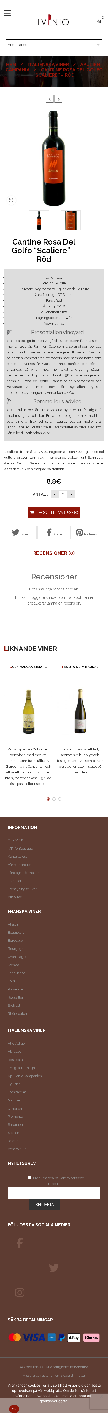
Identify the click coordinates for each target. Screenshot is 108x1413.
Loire (11, 981)
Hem (11, 64)
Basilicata (15, 1060)
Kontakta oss (17, 856)
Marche (14, 1100)
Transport (15, 881)
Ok (14, 1409)
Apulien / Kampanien (25, 1076)
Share (57, 534)
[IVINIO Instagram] (19, 1292)
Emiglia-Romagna (22, 1068)
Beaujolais (16, 932)
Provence (15, 989)
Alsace (13, 924)
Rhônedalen (17, 1014)
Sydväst (14, 1005)
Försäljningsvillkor (22, 889)
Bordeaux (15, 941)
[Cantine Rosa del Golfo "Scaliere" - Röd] (39, 220)
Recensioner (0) (54, 553)
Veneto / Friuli (19, 1149)
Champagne (17, 957)
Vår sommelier (19, 865)
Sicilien (13, 1133)
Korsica (13, 965)
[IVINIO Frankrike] (54, 1268)
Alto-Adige (16, 1043)
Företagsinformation (24, 873)
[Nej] (101, 1396)
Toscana (14, 1141)
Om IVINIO (16, 840)
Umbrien (15, 1108)
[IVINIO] (19, 1243)
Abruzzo (14, 1052)
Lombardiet (17, 1092)
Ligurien (14, 1084)
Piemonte (15, 1116)
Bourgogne (16, 949)
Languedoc (16, 973)
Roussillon (16, 997)
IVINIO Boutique (20, 848)
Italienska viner (48, 64)
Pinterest (90, 534)
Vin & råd (15, 897)
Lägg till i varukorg (57, 513)
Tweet (24, 534)
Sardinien (15, 1125)
